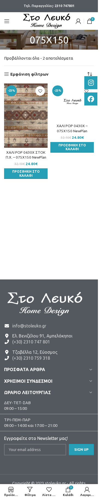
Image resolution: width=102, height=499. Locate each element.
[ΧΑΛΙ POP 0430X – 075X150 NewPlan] (72, 102)
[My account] (78, 21)
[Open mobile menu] (6, 21)
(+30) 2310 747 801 (31, 341)
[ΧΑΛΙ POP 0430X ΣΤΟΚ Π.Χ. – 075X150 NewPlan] (26, 115)
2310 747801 (65, 6)
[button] (26, 173)
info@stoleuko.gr (29, 325)
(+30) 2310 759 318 (31, 358)
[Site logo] (46, 20)
